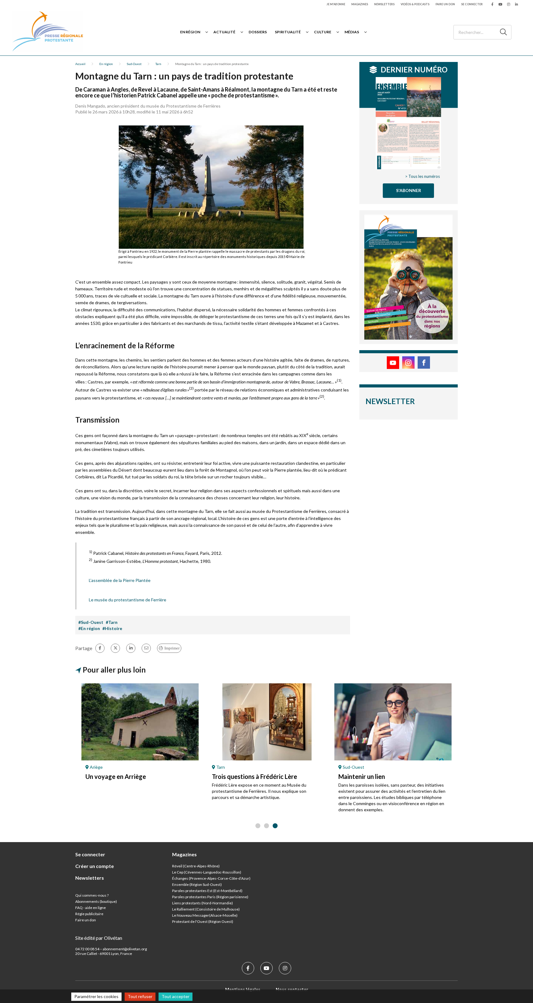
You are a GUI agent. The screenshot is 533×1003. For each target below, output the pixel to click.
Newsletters (384, 4)
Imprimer (172, 648)
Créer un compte (94, 866)
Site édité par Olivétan (98, 938)
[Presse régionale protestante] (47, 31)
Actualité (224, 32)
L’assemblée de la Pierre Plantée (120, 580)
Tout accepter (175, 996)
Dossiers (258, 32)
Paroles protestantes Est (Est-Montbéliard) (207, 890)
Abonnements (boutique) (96, 901)
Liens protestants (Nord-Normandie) (202, 903)
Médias (352, 32)
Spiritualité (288, 32)
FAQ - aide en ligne (90, 907)
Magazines (359, 4)
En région (190, 32)
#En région (89, 628)
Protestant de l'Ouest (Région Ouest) (202, 921)
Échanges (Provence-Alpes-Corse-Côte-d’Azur (210, 878)
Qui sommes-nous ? (92, 895)
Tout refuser (140, 996)
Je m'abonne (336, 4)
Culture (322, 32)
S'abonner (408, 190)
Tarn (158, 64)
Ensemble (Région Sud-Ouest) (197, 884)
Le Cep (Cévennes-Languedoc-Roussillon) (206, 872)
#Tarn (112, 622)
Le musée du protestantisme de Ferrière (127, 599)
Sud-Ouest (134, 64)
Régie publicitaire (89, 913)
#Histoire (112, 628)
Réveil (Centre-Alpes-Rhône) (196, 866)
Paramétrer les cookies (96, 996)
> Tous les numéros (422, 176)
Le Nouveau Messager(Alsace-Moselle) (205, 915)
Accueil (80, 64)
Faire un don (445, 4)
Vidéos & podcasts (415, 4)
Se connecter (472, 4)
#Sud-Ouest (90, 622)
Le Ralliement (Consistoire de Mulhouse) (206, 909)
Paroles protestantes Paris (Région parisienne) (210, 897)
